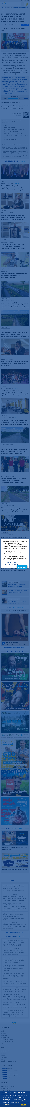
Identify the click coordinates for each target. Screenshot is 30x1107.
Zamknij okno (22, 567)
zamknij (23, 1105)
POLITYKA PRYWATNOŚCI (12, 564)
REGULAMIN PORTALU (11, 563)
